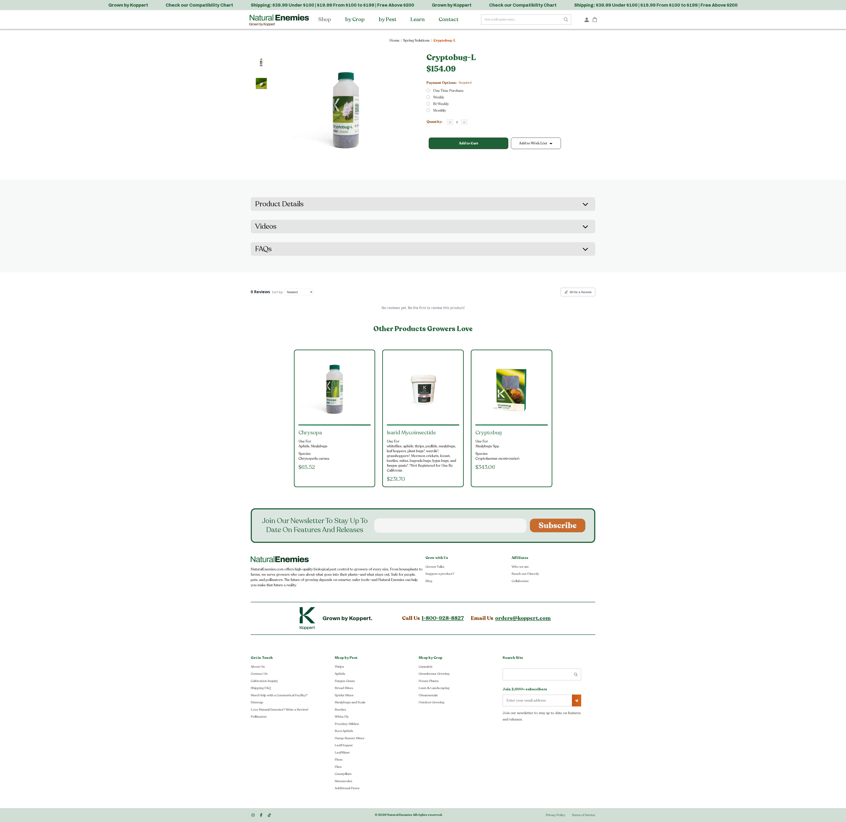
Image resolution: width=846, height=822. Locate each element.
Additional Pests (347, 788)
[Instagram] (253, 815)
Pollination (259, 716)
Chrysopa (310, 432)
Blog (428, 581)
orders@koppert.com (523, 618)
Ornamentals (428, 695)
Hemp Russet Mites (349, 738)
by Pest (388, 19)
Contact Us (259, 673)
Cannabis (425, 666)
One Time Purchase (448, 90)
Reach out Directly (525, 573)
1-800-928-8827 (443, 618)
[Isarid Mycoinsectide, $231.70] (423, 389)
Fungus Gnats (345, 681)
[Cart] (594, 19)
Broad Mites (344, 688)
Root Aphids (344, 731)
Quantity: (434, 121)
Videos (265, 226)
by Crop (355, 19)
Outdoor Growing (431, 702)
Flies (338, 767)
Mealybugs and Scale (350, 702)
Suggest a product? (439, 573)
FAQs (263, 249)
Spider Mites (344, 695)
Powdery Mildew (347, 724)
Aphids (340, 673)
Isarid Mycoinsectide (411, 432)
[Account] (586, 19)
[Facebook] (261, 815)
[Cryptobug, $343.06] (511, 389)
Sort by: (277, 292)
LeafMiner (342, 752)
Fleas (339, 759)
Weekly (438, 97)
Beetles (340, 709)
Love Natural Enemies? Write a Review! (279, 709)
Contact (449, 19)
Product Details (279, 204)
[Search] (566, 19)
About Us (258, 666)
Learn (418, 19)
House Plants (429, 681)
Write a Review (581, 292)
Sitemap (257, 702)
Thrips (339, 666)
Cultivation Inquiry (264, 681)
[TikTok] (269, 815)
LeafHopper (344, 745)
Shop (325, 19)
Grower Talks (434, 566)
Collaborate (520, 581)
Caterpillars (343, 774)
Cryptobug (488, 432)
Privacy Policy (555, 815)
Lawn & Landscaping (434, 688)
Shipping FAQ (261, 688)
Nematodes (343, 781)
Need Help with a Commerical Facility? (279, 695)
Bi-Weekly (441, 103)
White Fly (342, 716)
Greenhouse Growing (434, 673)
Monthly (439, 110)
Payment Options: (449, 82)
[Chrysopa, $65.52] (334, 389)
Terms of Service (583, 815)
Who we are (520, 566)
